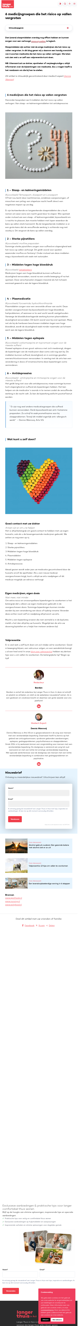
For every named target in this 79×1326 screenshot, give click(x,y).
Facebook (29, 925)
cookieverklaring (47, 1310)
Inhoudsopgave (16, 28)
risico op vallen (38, 41)
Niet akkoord (57, 1320)
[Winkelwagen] (69, 4)
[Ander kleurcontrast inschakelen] (60, 4)
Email (10, 799)
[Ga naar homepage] (7, 4)
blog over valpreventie (41, 651)
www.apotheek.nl (13, 898)
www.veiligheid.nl (13, 904)
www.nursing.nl (12, 901)
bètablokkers (25, 269)
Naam (10, 788)
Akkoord (45, 1320)
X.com (42, 925)
